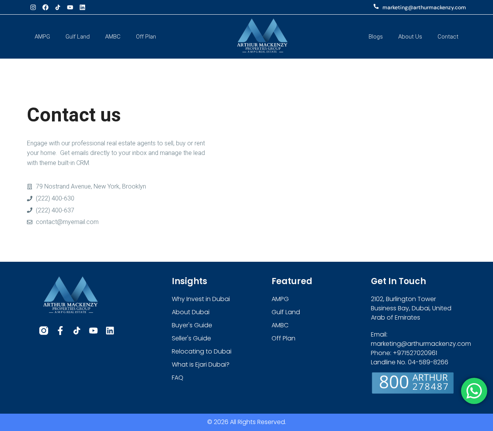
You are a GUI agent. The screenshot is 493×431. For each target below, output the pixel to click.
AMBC (113, 36)
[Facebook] (45, 7)
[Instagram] (33, 7)
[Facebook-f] (60, 330)
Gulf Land (77, 36)
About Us (410, 36)
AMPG (42, 36)
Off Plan (146, 36)
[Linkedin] (82, 7)
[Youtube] (70, 7)
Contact (448, 36)
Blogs (376, 36)
